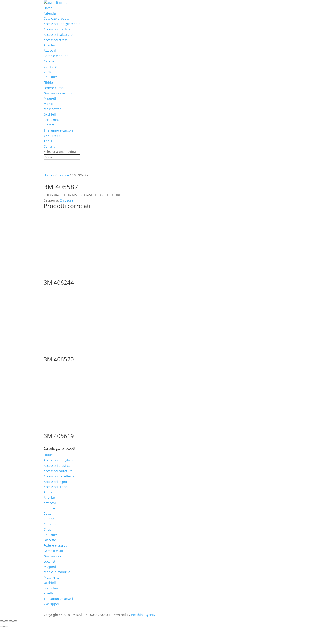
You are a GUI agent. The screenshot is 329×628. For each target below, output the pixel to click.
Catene (49, 61)
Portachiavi (52, 120)
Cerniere (50, 66)
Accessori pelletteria (59, 476)
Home (48, 8)
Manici (49, 104)
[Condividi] (11, 621)
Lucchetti (50, 561)
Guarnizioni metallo (58, 93)
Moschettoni (53, 109)
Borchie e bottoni (56, 56)
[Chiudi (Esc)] (15, 621)
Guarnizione (53, 556)
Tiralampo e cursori (58, 130)
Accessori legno (55, 481)
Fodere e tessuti (56, 88)
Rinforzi (49, 125)
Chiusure (50, 77)
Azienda (50, 13)
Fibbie (48, 82)
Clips (47, 72)
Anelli (48, 141)
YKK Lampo (52, 136)
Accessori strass (56, 40)
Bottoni (49, 513)
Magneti (50, 98)
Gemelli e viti (53, 551)
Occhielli (50, 114)
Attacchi (50, 50)
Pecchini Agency (143, 615)
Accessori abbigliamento (62, 24)
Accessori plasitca (57, 465)
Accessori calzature (58, 34)
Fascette (50, 540)
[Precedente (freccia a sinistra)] (2, 626)
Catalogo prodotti (57, 18)
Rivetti (48, 593)
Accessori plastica (57, 29)
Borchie (49, 508)
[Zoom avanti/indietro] (2, 621)
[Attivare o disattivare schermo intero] (6, 621)
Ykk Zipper (51, 604)
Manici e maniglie (57, 572)
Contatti (50, 146)
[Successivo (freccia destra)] (6, 626)
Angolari (50, 45)
